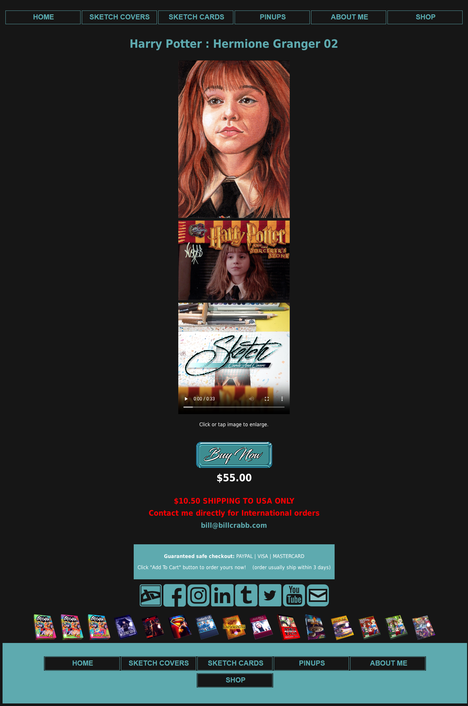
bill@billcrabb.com (234, 525)
